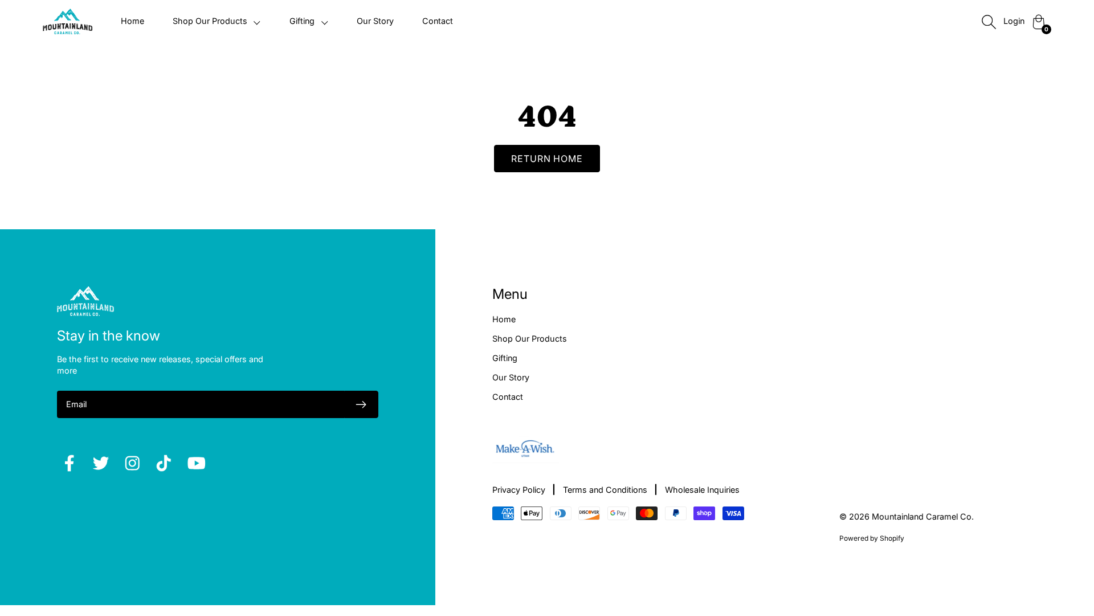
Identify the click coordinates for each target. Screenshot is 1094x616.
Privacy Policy (518, 490)
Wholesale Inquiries (702, 490)
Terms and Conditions (605, 490)
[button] (217, 21)
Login (1013, 21)
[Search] (988, 21)
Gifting (504, 358)
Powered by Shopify (871, 538)
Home (132, 21)
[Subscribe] (361, 404)
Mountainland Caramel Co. (923, 516)
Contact (437, 21)
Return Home (547, 158)
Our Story (375, 21)
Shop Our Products (529, 338)
